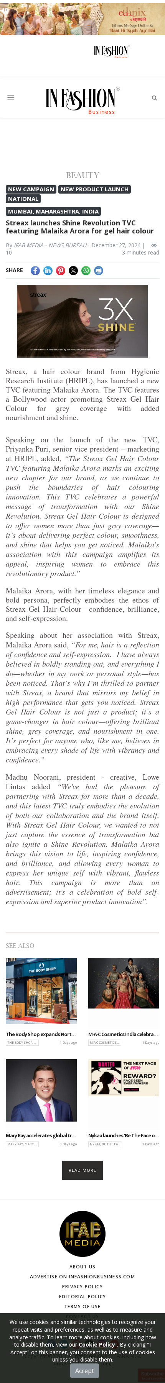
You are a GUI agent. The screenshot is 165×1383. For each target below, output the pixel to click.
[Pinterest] (60, 270)
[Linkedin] (48, 270)
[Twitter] (73, 270)
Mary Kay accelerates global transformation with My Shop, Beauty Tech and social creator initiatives (41, 1136)
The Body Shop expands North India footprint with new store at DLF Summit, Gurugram (41, 1035)
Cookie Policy (97, 1344)
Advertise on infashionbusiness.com (82, 1276)
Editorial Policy (82, 1296)
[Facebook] (35, 270)
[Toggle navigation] (10, 98)
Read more (83, 1170)
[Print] (98, 270)
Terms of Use (82, 1306)
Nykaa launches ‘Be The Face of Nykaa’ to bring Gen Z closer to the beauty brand (123, 1136)
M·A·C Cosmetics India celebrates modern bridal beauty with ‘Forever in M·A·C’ (123, 1035)
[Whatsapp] (86, 270)
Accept (84, 1371)
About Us (82, 1266)
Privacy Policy (82, 1286)
